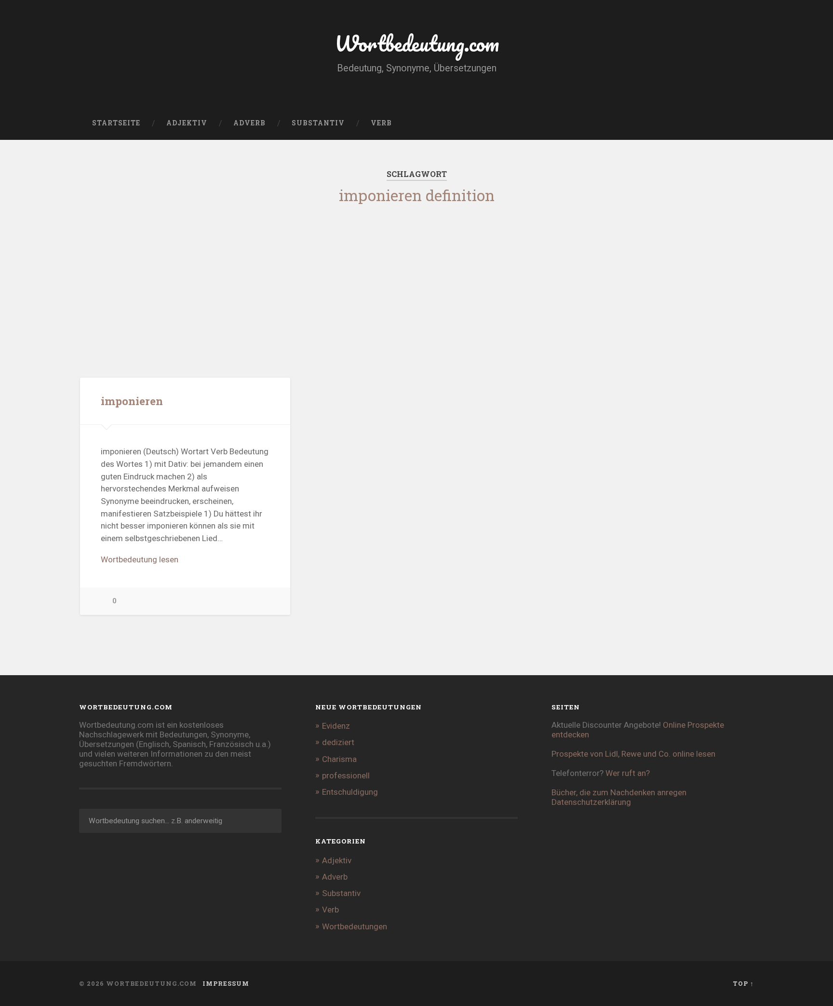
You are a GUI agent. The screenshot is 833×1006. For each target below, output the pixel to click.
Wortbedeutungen (354, 926)
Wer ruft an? (627, 773)
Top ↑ (743, 983)
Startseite (116, 123)
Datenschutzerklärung (591, 802)
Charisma (339, 759)
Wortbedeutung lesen (139, 559)
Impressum (225, 983)
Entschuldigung (350, 792)
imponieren (132, 401)
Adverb (249, 123)
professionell (346, 775)
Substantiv (318, 123)
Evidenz (336, 726)
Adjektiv (186, 123)
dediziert (338, 742)
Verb (381, 123)
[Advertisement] (416, 281)
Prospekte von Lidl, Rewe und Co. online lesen (633, 754)
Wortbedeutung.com (417, 43)
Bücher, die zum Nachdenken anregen (618, 792)
